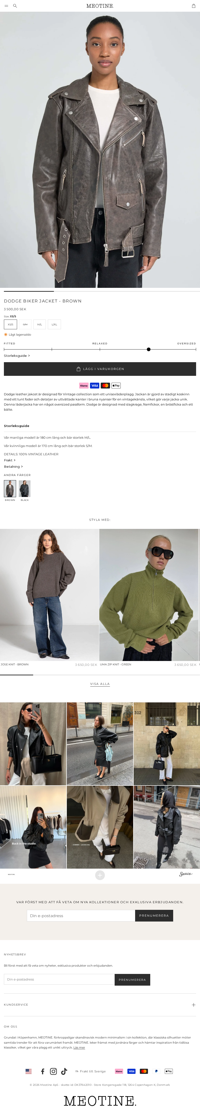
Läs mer (79, 1047)
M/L (39, 324)
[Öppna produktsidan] (49, 595)
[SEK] (28, 1071)
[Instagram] (53, 1071)
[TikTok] (64, 1071)
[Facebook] (42, 1071)
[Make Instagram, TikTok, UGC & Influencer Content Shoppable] (186, 875)
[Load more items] (100, 875)
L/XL (54, 324)
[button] (6, 5)
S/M (25, 324)
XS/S (10, 324)
